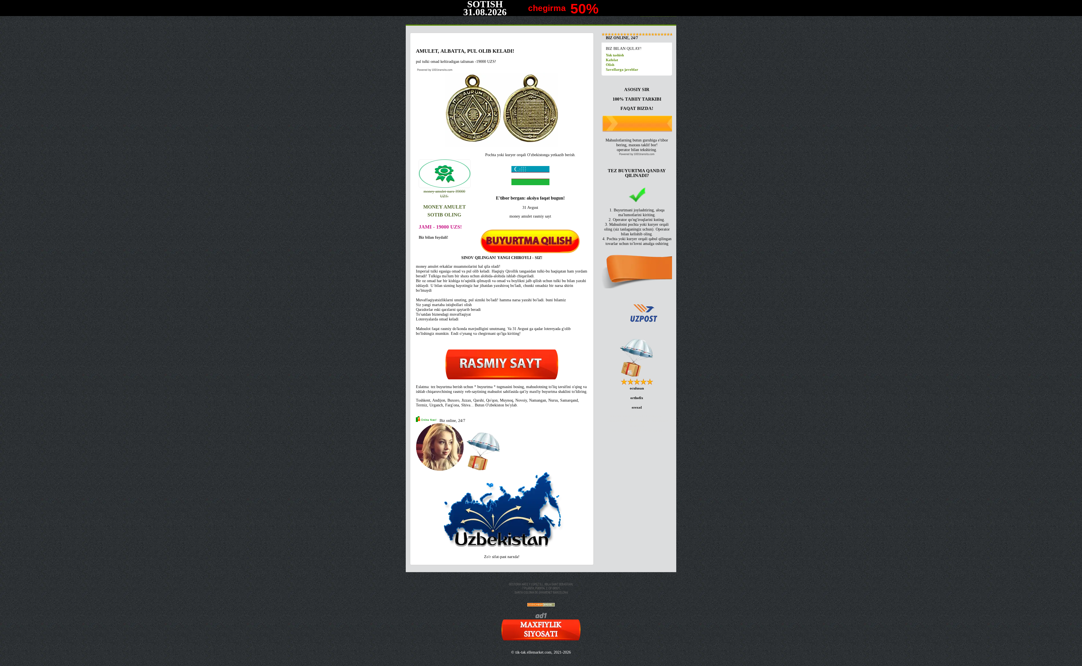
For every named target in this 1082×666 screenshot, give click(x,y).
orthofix (636, 398)
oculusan (637, 388)
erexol (637, 407)
